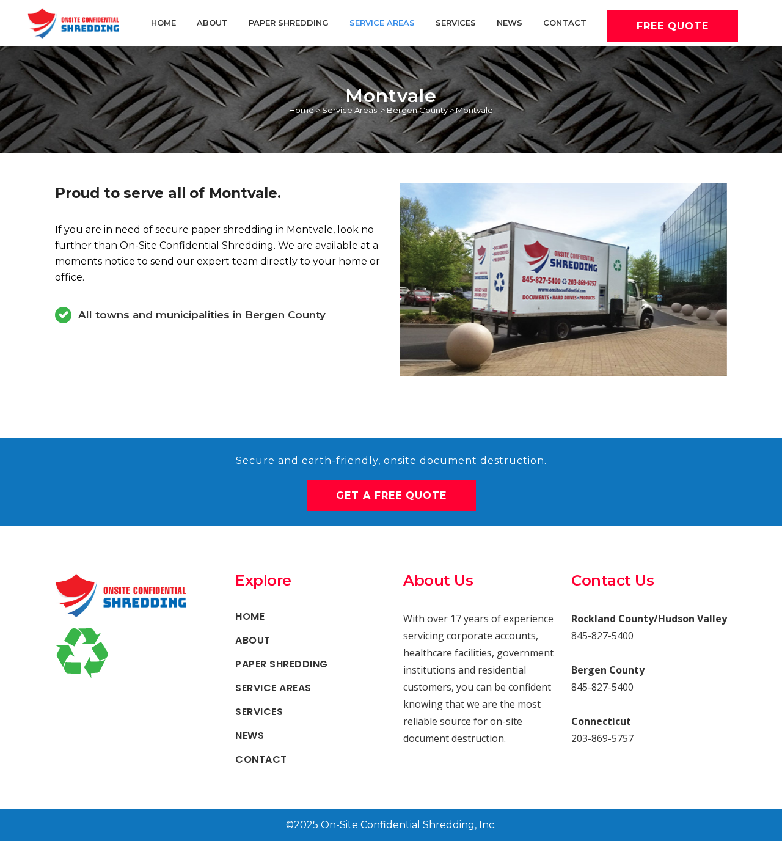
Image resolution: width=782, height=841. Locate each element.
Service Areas (349, 110)
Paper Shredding (281, 664)
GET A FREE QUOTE (391, 495)
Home (301, 110)
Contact (261, 759)
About (253, 640)
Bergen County (417, 110)
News (249, 736)
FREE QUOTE (673, 26)
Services (259, 712)
